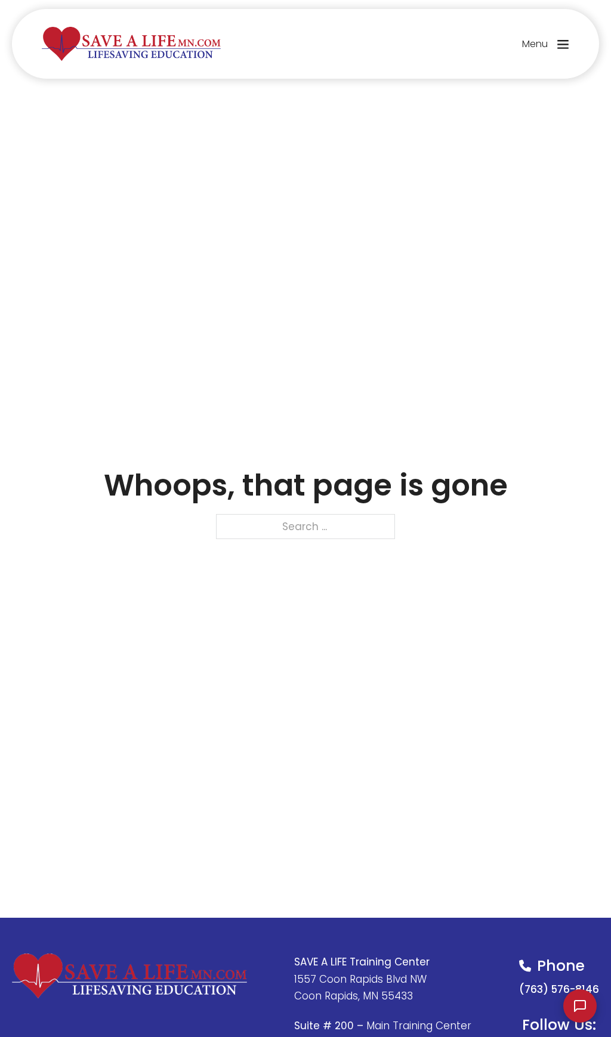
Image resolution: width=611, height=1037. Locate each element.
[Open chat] (580, 1006)
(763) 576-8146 (559, 989)
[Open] (563, 44)
